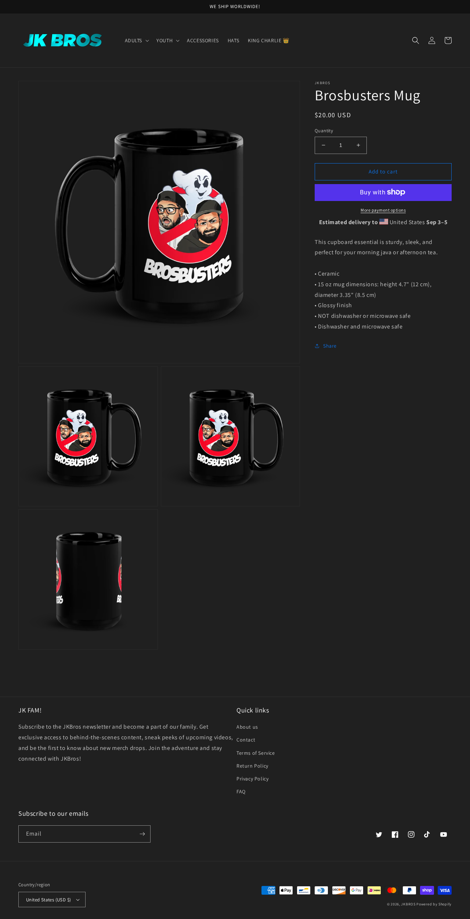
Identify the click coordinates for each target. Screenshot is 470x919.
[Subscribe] (142, 834)
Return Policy (252, 765)
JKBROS (408, 904)
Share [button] (330, 345)
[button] (136, 40)
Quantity (324, 131)
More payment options (383, 209)
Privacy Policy (252, 778)
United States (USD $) (48, 900)
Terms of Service (255, 753)
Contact (245, 739)
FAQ (241, 791)
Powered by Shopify (434, 904)
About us (247, 727)
